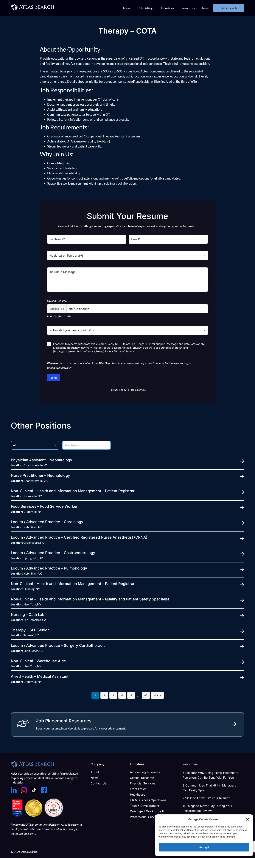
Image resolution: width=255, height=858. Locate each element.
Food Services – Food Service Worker (44, 506)
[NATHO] (53, 816)
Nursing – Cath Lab (27, 614)
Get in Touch (229, 8)
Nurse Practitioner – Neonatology (40, 475)
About (127, 8)
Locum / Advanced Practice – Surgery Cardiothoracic (58, 645)
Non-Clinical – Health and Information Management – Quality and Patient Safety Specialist (90, 599)
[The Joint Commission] (34, 816)
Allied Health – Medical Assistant (40, 676)
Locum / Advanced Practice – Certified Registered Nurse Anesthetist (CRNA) (79, 537)
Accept (204, 847)
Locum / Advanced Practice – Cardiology (47, 522)
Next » (157, 695)
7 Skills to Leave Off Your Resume (206, 798)
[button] (247, 819)
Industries (167, 8)
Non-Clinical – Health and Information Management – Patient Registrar (73, 491)
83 (145, 695)
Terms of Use (138, 389)
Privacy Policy (118, 389)
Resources (188, 8)
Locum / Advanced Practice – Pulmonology (49, 568)
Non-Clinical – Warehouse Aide (38, 661)
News (205, 8)
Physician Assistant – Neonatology (41, 460)
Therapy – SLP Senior (30, 630)
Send (53, 377)
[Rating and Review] (17, 816)
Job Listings (145, 8)
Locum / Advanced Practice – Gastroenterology (53, 553)
